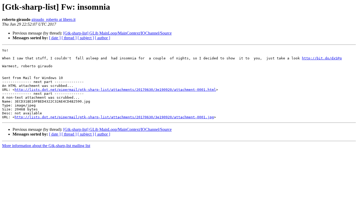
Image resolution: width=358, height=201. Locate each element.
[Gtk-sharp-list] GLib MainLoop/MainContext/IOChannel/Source (117, 33)
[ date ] (55, 38)
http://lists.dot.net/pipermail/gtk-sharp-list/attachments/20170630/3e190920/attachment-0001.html (115, 90)
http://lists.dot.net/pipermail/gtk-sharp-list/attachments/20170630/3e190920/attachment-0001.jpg (114, 117)
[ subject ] (86, 38)
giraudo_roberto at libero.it (53, 19)
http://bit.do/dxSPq (322, 58)
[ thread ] (69, 38)
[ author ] (102, 38)
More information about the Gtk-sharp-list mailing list (46, 145)
